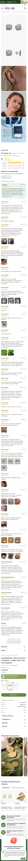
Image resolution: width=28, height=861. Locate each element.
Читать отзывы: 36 (13, 665)
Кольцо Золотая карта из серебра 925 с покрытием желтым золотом (20, 807)
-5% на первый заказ (12, 675)
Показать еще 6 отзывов (14, 641)
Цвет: (2, 680)
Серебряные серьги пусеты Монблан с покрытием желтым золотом (7, 807)
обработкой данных (7, 854)
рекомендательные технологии (19, 851)
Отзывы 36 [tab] (4, 150)
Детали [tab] (3, 650)
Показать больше (6, 196)
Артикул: (3, 655)
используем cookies (9, 851)
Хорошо (23, 858)
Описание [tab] (4, 646)
